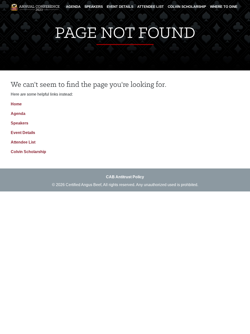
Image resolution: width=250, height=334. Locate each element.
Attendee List (150, 7)
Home (16, 104)
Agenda (73, 7)
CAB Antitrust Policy (125, 177)
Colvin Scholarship (187, 7)
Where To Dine (223, 7)
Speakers (93, 7)
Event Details (120, 7)
